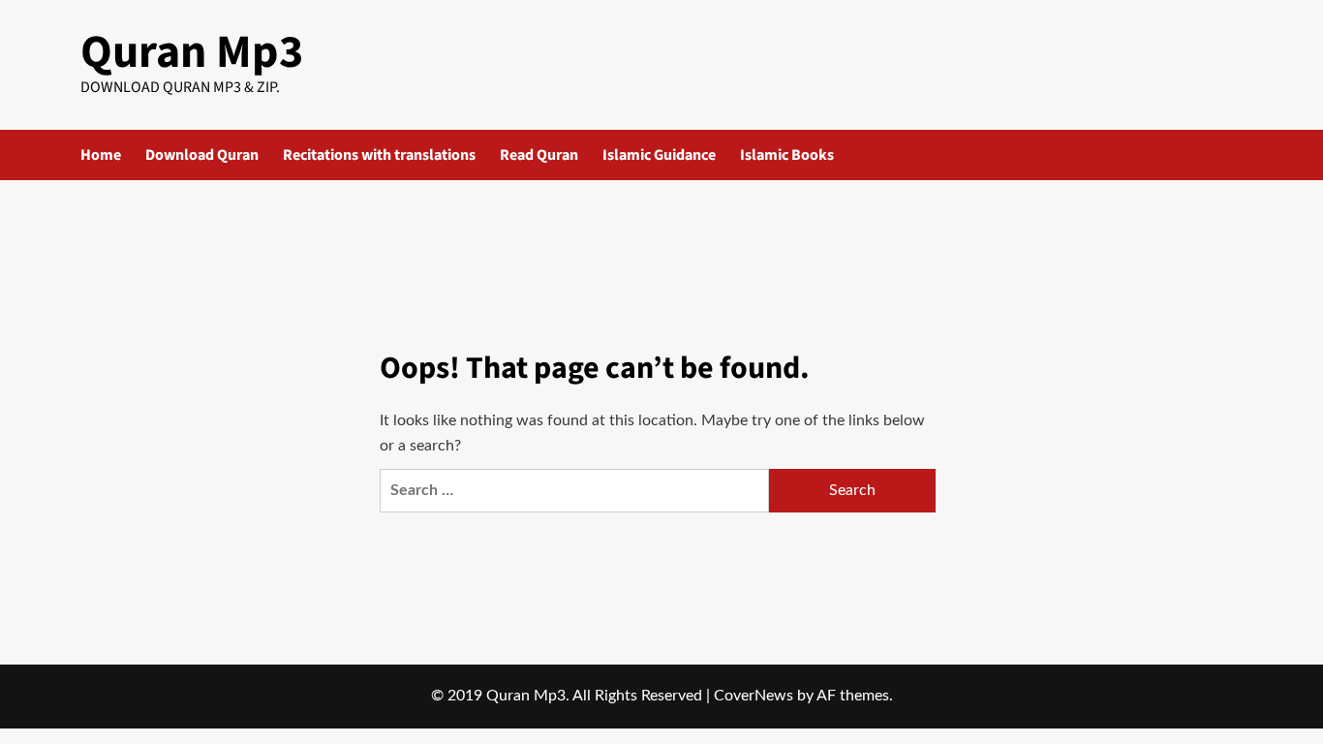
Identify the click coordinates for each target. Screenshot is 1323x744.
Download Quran (202, 155)
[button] (1230, 154)
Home (100, 155)
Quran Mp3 (191, 52)
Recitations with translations (379, 155)
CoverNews (753, 695)
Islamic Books (787, 155)
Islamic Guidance (659, 155)
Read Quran (539, 155)
